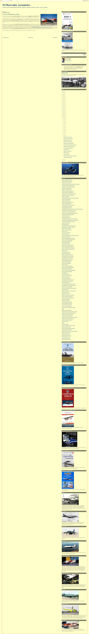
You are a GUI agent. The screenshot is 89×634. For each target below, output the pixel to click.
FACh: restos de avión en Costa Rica (67, 286)
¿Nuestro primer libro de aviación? (67, 179)
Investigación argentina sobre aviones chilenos (70, 155)
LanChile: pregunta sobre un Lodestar (67, 315)
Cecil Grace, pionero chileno (66, 236)
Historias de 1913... (65, 72)
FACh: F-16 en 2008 (65, 264)
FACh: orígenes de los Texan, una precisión (68, 279)
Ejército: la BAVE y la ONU (66, 242)
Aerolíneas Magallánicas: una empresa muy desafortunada (70, 197)
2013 (64, 105)
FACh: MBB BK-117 (65, 272)
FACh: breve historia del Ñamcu (66, 261)
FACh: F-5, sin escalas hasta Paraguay (67, 265)
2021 (64, 95)
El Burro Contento (64, 250)
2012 (64, 107)
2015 (64, 102)
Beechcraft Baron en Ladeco (68, 140)
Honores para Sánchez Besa (66, 299)
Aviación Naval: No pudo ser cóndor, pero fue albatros (69, 218)
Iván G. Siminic (68, 58)
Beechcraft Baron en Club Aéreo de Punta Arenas (69, 225)
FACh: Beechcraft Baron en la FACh (67, 260)
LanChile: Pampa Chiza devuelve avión (67, 314)
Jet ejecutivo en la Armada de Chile (69, 143)
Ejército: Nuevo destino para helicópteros (68, 245)
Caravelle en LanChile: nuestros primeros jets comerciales (70, 235)
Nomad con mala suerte (65, 324)
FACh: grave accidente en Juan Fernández (68, 267)
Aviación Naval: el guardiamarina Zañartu (68, 214)
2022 (64, 94)
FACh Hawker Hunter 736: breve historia (68, 256)
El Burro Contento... (6, 12)
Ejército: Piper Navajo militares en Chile (67, 246)
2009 (64, 111)
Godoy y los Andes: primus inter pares (67, 296)
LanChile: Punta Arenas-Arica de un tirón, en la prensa (69, 317)
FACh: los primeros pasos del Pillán (67, 271)
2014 (64, 103)
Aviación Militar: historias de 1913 (67, 207)
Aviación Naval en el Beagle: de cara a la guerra (68, 210)
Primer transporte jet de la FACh (68, 138)
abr (64, 130)
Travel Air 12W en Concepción (66, 339)
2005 (64, 159)
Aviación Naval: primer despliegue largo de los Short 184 (70, 220)
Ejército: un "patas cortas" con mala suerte (68, 249)
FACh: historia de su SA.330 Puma (67, 268)
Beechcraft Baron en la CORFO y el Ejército (68, 227)
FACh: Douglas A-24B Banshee (66, 263)
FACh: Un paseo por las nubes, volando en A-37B (69, 290)
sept (64, 122)
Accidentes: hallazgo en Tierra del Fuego (67, 192)
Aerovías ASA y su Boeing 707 (66, 199)
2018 (64, 97)
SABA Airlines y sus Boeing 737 (66, 335)
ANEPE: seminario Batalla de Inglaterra (67, 202)
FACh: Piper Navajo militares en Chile (67, 281)
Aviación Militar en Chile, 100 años (67, 206)
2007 (64, 115)
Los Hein (63, 322)
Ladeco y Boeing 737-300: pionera (67, 304)
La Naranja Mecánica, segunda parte (67, 303)
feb (64, 134)
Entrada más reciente (6, 37)
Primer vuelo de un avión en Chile (67, 329)
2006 (64, 116)
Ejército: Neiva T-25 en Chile (66, 243)
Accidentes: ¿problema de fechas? (66, 188)
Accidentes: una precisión (65, 196)
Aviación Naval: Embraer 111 (66, 215)
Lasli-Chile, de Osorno (65, 321)
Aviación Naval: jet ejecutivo (66, 217)
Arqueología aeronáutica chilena (66, 203)
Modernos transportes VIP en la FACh (69, 146)
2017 (64, 99)
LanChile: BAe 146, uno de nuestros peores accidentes (69, 311)
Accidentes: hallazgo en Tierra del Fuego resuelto (69, 193)
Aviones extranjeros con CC (66, 222)
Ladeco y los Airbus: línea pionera (67, 306)
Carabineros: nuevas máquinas (66, 232)
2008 (64, 113)
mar (64, 132)
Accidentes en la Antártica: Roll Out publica (68, 185)
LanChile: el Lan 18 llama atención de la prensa (68, 313)
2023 (64, 92)
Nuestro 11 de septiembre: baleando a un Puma (68, 325)
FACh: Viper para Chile (65, 292)
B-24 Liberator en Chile (65, 224)
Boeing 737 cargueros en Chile (68, 141)
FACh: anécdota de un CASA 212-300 (67, 257)
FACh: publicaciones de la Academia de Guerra (68, 283)
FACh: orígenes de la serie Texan (66, 278)
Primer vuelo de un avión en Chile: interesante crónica (69, 331)
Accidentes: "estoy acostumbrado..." (67, 189)
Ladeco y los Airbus (66, 154)
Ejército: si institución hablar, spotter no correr (68, 247)
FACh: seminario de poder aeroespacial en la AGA (69, 288)
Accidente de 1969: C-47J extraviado (67, 181)
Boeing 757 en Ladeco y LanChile (66, 229)
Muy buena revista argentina (68, 137)
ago (64, 124)
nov (64, 119)
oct (64, 121)
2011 (64, 108)
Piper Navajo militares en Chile (66, 326)
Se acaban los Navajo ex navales (66, 336)
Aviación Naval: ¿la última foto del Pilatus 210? (68, 211)
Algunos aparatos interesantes (68, 157)
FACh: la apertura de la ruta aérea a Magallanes (68, 270)
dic (64, 118)
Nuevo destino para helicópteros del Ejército (70, 144)
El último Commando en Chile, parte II (67, 254)
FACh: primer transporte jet (66, 282)
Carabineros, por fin (64, 231)
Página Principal (30, 37)
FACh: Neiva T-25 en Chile (66, 274)
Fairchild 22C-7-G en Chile (66, 293)
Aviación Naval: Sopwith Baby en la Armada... (68, 221)
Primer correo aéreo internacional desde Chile (68, 328)
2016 (64, 100)
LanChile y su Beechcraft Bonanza (67, 310)
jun (64, 127)
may (64, 129)
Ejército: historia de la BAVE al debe (67, 240)
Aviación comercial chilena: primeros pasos (68, 204)
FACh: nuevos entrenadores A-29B (67, 275)
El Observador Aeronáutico (16, 5)
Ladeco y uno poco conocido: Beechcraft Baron (68, 307)
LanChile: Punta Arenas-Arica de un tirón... (68, 318)
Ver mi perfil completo (68, 60)
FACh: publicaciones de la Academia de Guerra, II (69, 285)
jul (64, 126)
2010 (64, 110)
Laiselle (63, 308)
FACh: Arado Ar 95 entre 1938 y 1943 (67, 258)
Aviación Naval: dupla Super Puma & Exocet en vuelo (69, 213)
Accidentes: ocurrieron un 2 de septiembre (68, 195)
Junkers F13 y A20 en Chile (66, 300)
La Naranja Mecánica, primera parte (67, 301)
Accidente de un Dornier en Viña (66, 182)
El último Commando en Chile (66, 253)
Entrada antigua (55, 37)
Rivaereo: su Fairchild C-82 (66, 333)
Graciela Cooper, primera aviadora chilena (68, 297)
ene (64, 135)
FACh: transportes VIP (65, 289)
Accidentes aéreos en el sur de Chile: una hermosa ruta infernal (71, 184)
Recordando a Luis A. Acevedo (66, 332)
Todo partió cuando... (67, 149)
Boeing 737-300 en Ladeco (67, 151)
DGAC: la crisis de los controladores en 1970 (68, 239)
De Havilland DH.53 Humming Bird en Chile (68, 238)
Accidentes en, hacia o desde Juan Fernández (68, 186)
